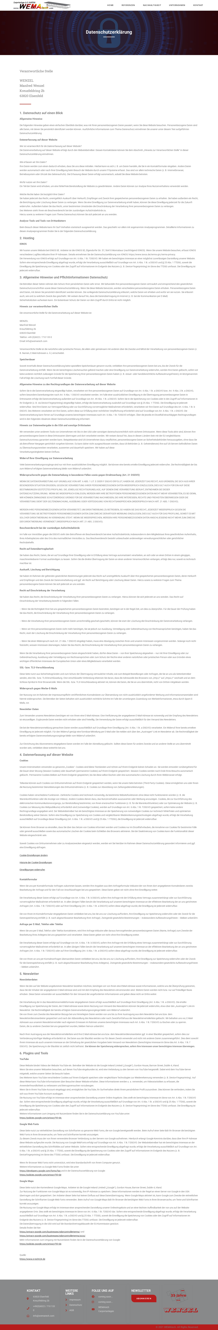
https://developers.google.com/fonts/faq (40, 1170)
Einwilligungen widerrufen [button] (32, 869)
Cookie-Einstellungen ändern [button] (34, 855)
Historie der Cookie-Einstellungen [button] (36, 862)
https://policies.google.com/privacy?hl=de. (41, 1118)
